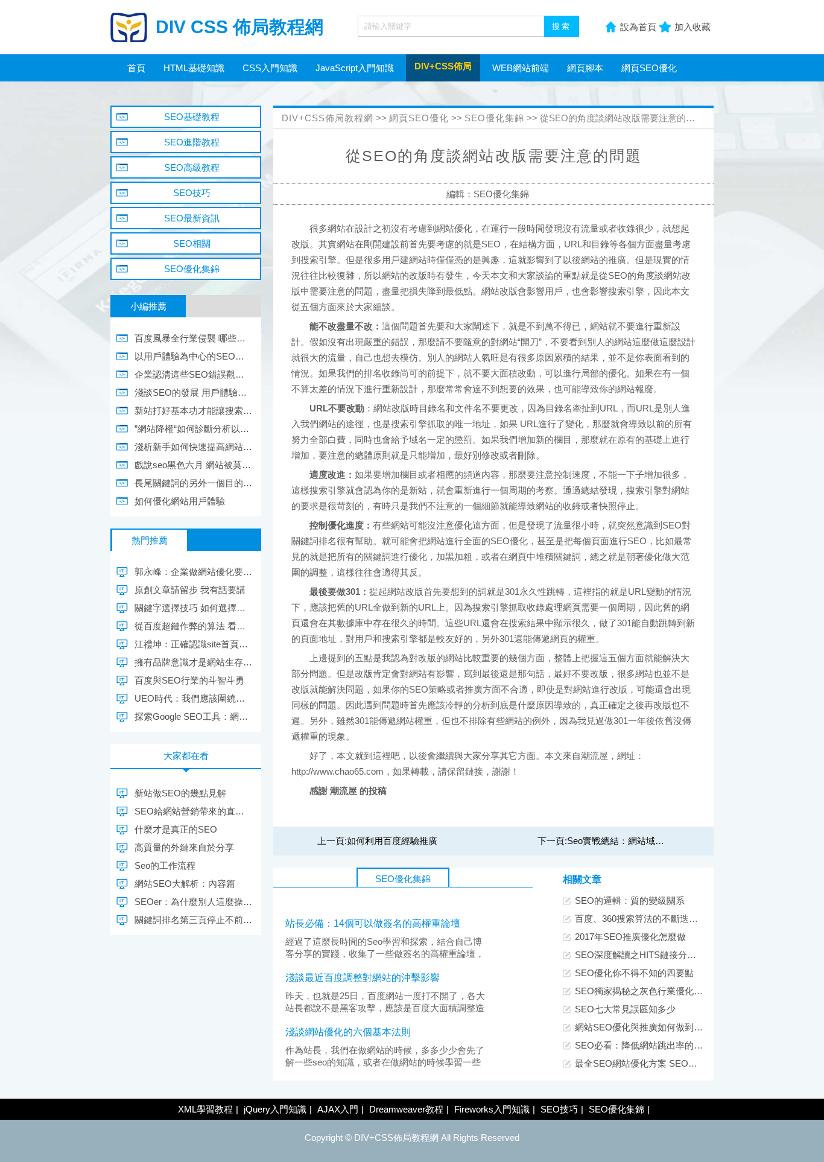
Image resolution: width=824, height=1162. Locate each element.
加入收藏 (692, 27)
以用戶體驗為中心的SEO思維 (193, 356)
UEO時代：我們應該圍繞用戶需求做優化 (193, 698)
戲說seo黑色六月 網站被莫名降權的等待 (193, 465)
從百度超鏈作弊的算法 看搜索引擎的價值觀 (193, 626)
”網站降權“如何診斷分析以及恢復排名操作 (193, 429)
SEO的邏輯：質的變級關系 (630, 900)
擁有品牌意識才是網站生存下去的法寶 (193, 662)
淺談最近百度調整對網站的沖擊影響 (362, 978)
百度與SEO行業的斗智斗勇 (189, 680)
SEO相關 (192, 243)
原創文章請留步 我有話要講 (190, 590)
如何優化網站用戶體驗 (180, 501)
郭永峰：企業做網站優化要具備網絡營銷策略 (193, 572)
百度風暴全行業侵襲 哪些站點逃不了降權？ (193, 338)
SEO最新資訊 (192, 218)
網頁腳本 (585, 68)
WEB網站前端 (520, 68)
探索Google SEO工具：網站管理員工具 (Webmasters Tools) (193, 716)
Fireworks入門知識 (492, 1109)
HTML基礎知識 (193, 68)
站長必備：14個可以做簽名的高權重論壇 (372, 923)
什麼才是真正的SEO (176, 829)
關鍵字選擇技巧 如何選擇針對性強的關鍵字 (193, 608)
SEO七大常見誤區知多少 (625, 1009)
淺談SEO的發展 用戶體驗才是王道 (193, 392)
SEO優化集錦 (494, 118)
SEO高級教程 (192, 167)
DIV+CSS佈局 (443, 66)
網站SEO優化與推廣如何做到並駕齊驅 (652, 1027)
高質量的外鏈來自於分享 (184, 847)
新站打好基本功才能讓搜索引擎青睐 (193, 410)
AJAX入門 (337, 1109)
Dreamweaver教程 (406, 1109)
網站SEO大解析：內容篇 (185, 883)
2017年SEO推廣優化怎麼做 (630, 937)
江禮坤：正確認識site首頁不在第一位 (193, 644)
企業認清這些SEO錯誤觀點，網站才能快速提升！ (193, 374)
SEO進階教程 (192, 142)
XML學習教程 (205, 1109)
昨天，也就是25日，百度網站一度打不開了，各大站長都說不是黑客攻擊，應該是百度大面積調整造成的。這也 (385, 1008)
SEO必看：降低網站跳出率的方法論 (648, 1045)
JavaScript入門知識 (354, 68)
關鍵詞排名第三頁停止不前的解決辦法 (193, 920)
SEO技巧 (192, 193)
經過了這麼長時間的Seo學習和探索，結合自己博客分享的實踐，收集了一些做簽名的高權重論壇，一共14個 (384, 953)
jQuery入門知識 (275, 1109)
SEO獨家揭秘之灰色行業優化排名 (643, 991)
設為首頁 (638, 27)
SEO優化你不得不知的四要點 (634, 973)
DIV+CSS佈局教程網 (327, 118)
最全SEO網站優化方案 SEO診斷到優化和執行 (668, 1063)
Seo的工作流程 (165, 865)
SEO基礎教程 (192, 117)
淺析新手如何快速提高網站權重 (193, 447)
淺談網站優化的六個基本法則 (348, 1032)
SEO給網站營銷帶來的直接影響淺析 (193, 811)
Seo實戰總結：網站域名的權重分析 (638, 841)
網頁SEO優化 (649, 68)
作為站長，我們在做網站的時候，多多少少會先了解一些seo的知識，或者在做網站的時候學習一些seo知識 (384, 1062)
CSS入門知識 (269, 68)
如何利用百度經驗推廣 (392, 841)
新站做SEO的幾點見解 (180, 793)
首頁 (136, 68)
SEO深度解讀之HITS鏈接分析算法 (644, 955)
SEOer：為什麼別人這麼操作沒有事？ (193, 902)
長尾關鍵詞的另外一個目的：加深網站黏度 (193, 483)
